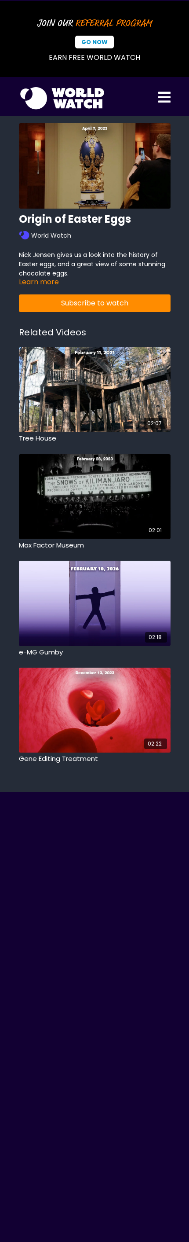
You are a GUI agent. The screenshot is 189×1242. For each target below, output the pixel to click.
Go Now (94, 42)
